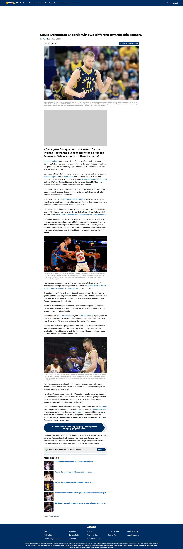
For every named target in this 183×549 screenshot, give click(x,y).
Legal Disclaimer (133, 535)
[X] (171, 2)
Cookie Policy (113, 535)
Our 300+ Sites (113, 531)
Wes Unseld (85, 179)
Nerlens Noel (84, 215)
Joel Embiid (102, 407)
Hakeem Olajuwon (51, 177)
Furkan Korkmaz (72, 215)
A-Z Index (73, 539)
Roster (56, 3)
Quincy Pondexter (99, 215)
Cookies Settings (93, 539)
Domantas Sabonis (51, 161)
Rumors (32, 3)
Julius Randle (84, 316)
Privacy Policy (74, 535)
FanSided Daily (132, 531)
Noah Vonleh (73, 288)
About (46, 531)
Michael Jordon (67, 177)
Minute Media (34, 543)
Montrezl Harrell (94, 286)
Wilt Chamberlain (100, 179)
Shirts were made (99, 409)
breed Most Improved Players (73, 199)
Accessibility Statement (53, 539)
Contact (90, 531)
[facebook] (167, 2)
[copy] (55, 43)
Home (46, 516)
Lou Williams (66, 316)
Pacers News (54, 516)
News (25, 3)
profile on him (79, 412)
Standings (48, 3)
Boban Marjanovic (57, 288)
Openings (72, 531)
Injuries (63, 3)
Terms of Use (92, 535)
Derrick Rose (60, 215)
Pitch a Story (48, 535)
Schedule (40, 3)
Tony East (46, 39)
